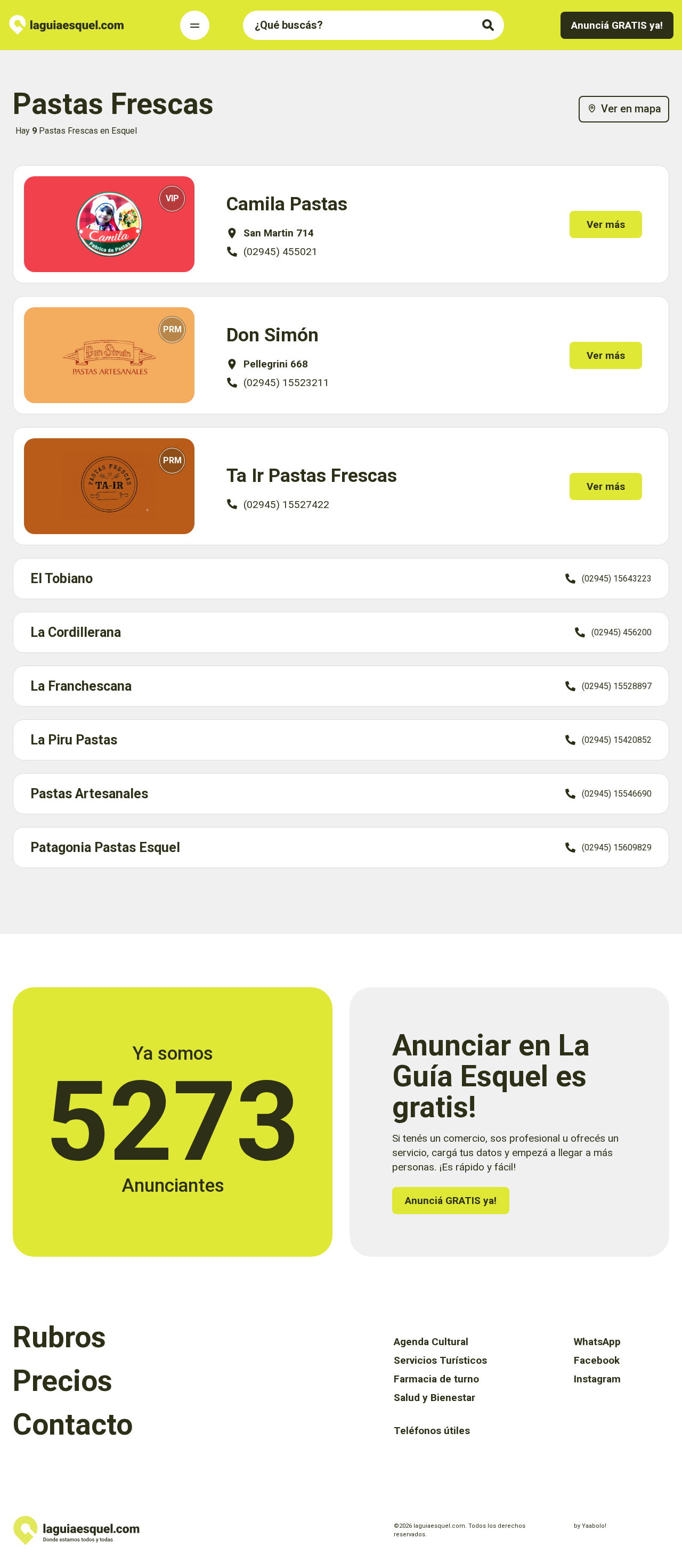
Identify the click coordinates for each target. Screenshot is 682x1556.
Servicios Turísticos (440, 1360)
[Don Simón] (109, 355)
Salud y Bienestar (434, 1397)
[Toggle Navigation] (194, 25)
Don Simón (272, 335)
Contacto (73, 1424)
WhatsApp (597, 1342)
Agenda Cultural (431, 1342)
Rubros (59, 1337)
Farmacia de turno (436, 1379)
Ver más (606, 224)
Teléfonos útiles (432, 1430)
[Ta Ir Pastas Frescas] (109, 486)
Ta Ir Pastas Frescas (311, 476)
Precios (62, 1380)
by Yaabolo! (590, 1525)
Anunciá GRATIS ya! (617, 25)
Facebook (597, 1360)
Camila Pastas (286, 204)
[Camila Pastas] (109, 224)
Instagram (597, 1379)
